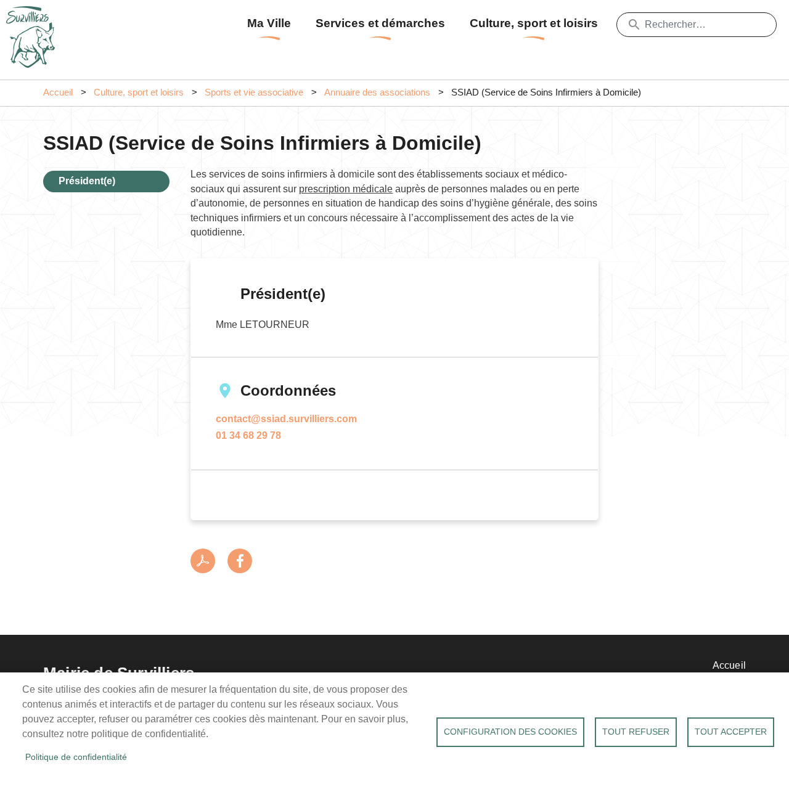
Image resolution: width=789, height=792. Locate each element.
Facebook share (239, 561)
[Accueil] (34, 21)
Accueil (58, 92)
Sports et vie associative (254, 92)
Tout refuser (635, 732)
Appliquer (634, 24)
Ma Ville (269, 23)
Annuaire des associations (377, 92)
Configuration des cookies (510, 732)
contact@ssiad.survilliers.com (286, 419)
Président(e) (87, 181)
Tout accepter (731, 732)
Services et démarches (380, 23)
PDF (202, 561)
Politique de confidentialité (76, 757)
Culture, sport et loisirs (534, 23)
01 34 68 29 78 (248, 435)
